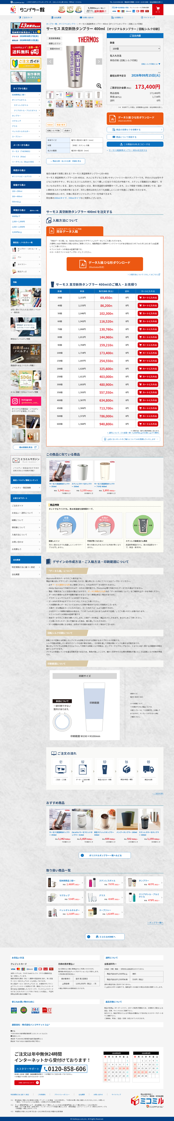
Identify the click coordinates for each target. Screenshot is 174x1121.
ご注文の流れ (158, 793)
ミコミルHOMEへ (107, 936)
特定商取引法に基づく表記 (23, 567)
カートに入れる (150, 297)
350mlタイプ (75, 197)
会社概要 (57, 17)
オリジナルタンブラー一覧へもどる (105, 855)
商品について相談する (126, 136)
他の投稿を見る (26, 447)
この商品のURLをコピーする (137, 144)
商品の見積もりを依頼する (128, 129)
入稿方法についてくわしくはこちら (143, 274)
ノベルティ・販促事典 (21, 487)
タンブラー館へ (156, 922)
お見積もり (118, 17)
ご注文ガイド (27, 17)
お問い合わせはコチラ (26, 1083)
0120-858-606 (67, 1068)
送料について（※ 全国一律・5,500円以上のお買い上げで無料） (134, 432)
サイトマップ (149, 17)
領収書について (18, 527)
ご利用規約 (41, 1094)
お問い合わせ (88, 17)
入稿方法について (19, 534)
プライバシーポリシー (62, 1094)
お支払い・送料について (22, 512)
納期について (17, 520)
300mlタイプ (60, 197)
